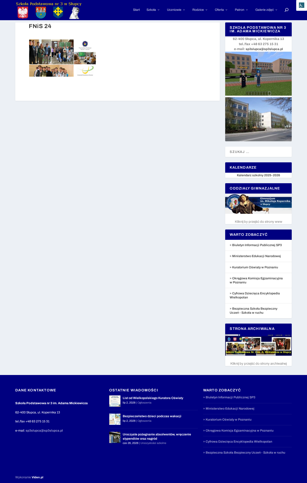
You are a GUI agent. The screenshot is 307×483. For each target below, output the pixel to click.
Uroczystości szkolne (153, 443)
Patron (239, 9)
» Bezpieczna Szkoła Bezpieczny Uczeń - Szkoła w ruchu (244, 452)
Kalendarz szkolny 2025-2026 (258, 175)
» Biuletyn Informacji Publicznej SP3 (256, 245)
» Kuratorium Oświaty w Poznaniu (254, 267)
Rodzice (198, 9)
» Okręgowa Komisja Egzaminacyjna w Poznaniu (238, 430)
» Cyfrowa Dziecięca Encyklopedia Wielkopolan (237, 441)
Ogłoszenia (144, 402)
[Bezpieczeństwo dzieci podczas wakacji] (114, 419)
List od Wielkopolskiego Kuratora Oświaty (153, 398)
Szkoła (151, 9)
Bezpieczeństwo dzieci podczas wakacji (152, 416)
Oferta (219, 9)
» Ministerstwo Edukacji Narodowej (255, 256)
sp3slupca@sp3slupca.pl (264, 49)
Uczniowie (174, 9)
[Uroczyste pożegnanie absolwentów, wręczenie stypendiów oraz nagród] (114, 437)
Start (136, 9)
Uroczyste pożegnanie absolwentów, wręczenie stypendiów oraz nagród (157, 436)
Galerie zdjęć (264, 9)
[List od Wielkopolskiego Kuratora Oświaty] (114, 401)
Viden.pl (37, 477)
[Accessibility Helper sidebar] (301, 5)
